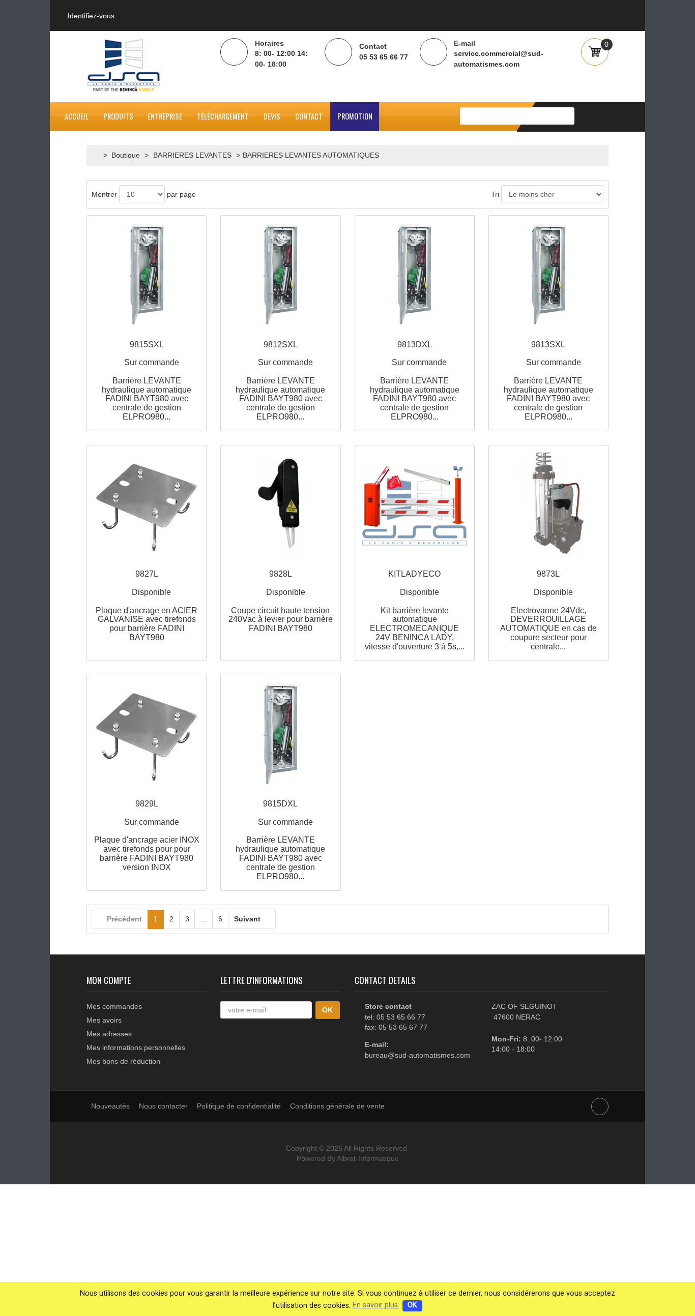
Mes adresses (109, 1034)
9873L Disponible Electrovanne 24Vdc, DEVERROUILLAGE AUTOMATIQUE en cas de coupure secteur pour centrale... (548, 610)
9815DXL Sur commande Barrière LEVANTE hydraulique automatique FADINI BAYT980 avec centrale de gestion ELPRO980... (280, 840)
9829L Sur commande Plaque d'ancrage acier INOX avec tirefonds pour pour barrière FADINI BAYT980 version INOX (146, 835)
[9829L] (146, 734)
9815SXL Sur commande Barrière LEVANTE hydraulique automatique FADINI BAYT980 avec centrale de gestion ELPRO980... (146, 381)
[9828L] (280, 505)
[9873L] (548, 505)
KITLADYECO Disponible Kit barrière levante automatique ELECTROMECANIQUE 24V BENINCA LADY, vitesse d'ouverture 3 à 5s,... (415, 610)
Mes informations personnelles (135, 1047)
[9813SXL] (548, 275)
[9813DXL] (414, 275)
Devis (272, 116)
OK (412, 1305)
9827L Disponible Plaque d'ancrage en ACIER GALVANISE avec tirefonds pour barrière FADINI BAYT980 (146, 605)
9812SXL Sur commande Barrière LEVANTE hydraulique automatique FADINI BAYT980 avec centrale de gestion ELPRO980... (280, 381)
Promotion (354, 116)
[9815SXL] (146, 275)
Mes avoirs (104, 1020)
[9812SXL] (280, 275)
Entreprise (165, 116)
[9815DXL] (280, 734)
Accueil (77, 116)
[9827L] (146, 505)
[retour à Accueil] (97, 155)
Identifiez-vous (91, 16)
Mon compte (108, 979)
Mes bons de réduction (123, 1061)
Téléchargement (223, 116)
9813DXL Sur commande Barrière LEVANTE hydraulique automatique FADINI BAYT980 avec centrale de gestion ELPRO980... (414, 381)
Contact (309, 116)
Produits (118, 116)
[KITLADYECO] (414, 505)
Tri (495, 194)
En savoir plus (375, 1305)
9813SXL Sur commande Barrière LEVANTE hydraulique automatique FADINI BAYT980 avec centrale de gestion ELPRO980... (548, 381)
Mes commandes (114, 1006)
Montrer (104, 194)
